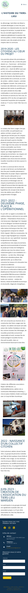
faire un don (14, 586)
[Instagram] (9, 528)
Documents (6, 586)
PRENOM (5, 558)
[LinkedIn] (14, 528)
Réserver (21, 586)
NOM (4, 564)
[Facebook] (5, 528)
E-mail (4, 571)
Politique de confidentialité (14, 589)
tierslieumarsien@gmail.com (14, 548)
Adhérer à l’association (13, 588)
